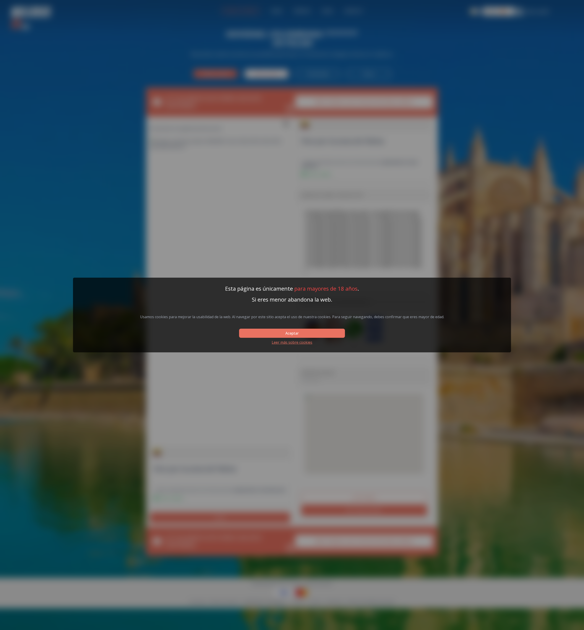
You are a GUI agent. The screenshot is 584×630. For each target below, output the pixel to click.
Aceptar (292, 333)
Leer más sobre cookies (292, 342)
